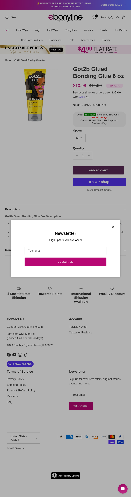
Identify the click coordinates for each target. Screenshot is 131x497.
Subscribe (65, 261)
